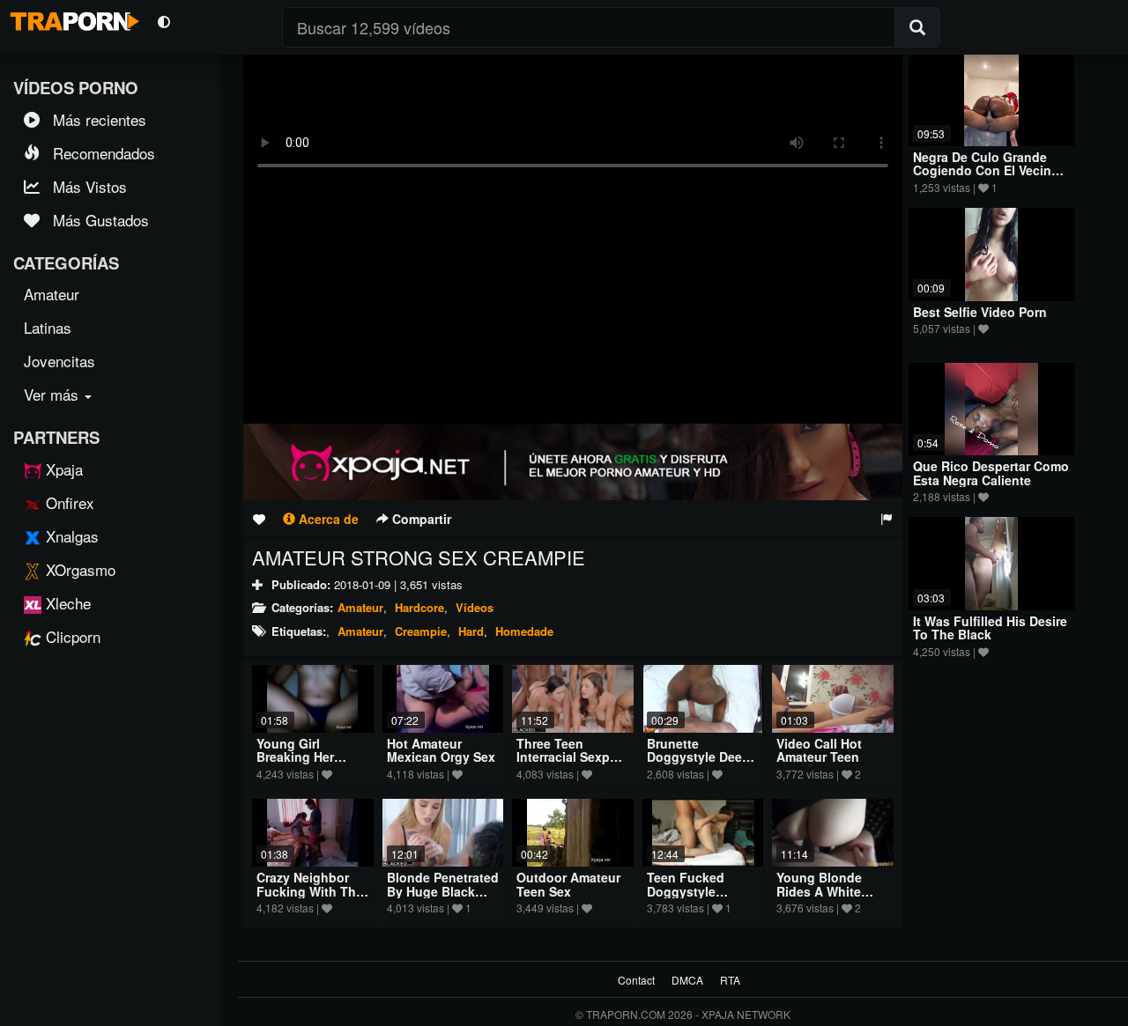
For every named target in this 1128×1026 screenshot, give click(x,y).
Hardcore (419, 607)
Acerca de (327, 519)
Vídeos (475, 607)
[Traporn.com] (72, 18)
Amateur (360, 607)
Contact (636, 979)
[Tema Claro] (163, 20)
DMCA (687, 979)
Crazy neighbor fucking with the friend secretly (309, 890)
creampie (421, 631)
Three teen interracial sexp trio (563, 756)
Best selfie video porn (980, 312)
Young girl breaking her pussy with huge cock (308, 763)
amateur (360, 631)
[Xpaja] (572, 462)
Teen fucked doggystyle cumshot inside (694, 890)
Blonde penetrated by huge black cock (443, 890)
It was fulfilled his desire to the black (990, 627)
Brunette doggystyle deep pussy (698, 756)
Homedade (524, 631)
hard (471, 631)
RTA (730, 979)
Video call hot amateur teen (819, 749)
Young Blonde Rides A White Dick (819, 890)
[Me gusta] (259, 519)
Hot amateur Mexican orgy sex (441, 749)
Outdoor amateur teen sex (568, 883)
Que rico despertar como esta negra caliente (991, 472)
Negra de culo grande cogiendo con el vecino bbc (986, 170)
